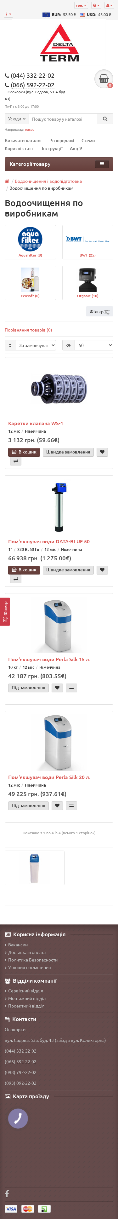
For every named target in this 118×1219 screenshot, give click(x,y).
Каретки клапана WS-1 (35, 422)
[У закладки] (102, 452)
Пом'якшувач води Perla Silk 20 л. (49, 776)
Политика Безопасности (33, 959)
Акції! (76, 148)
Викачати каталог (23, 140)
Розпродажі (61, 140)
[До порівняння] (15, 461)
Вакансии (18, 944)
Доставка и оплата (27, 952)
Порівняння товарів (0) (28, 329)
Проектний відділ (26, 1005)
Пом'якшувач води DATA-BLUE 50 (49, 541)
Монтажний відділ (27, 998)
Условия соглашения (29, 967)
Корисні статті (20, 148)
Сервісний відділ (25, 990)
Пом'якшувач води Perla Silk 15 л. (49, 659)
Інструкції (52, 148)
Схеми (88, 140)
